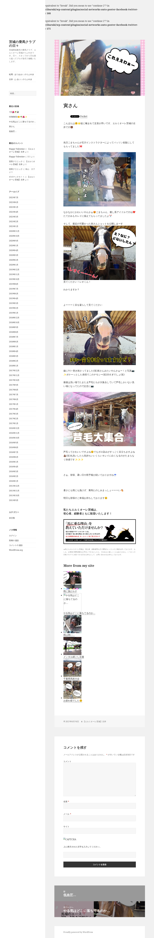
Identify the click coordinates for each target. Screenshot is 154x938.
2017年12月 (14, 370)
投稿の (14, 540)
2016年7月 (13, 452)
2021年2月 (13, 221)
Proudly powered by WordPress (78, 932)
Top (148, 932)
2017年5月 (13, 404)
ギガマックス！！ (16, 176)
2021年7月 (13, 197)
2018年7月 (13, 336)
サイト (66, 826)
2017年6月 (13, 399)
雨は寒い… (69, 635)
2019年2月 (13, 308)
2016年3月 (13, 471)
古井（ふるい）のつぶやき (20, 79)
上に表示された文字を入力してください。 (82, 846)
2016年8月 (13, 447)
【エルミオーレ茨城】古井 (94, 721)
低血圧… (12, 131)
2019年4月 (13, 298)
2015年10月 (14, 495)
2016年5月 (13, 461)
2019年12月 (14, 269)
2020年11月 (14, 231)
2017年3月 (13, 413)
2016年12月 (14, 428)
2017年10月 (14, 380)
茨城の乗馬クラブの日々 (22, 43)
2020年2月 (13, 260)
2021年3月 (13, 216)
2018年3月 (13, 356)
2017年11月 (14, 375)
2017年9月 (13, 385)
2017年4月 (13, 409)
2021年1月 (13, 226)
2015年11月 (14, 490)
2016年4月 (13, 466)
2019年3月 (13, 303)
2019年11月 (14, 274)
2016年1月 (13, 481)
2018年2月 (13, 361)
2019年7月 (13, 288)
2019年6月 (13, 293)
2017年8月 (13, 389)
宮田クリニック (15, 161)
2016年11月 (14, 433)
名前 (66, 801)
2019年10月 (14, 279)
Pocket (83, 116)
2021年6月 (13, 202)
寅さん (12, 126)
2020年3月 (13, 255)
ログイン (13, 535)
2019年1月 (13, 312)
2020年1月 (13, 264)
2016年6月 (13, 457)
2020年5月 (13, 245)
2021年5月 (13, 207)
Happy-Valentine (17, 149)
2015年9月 (13, 500)
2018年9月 (13, 327)
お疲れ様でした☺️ (72, 700)
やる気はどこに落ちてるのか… (22, 121)
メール (67, 814)
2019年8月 (13, 284)
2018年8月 (13, 332)
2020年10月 (14, 236)
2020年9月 (13, 240)
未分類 (12, 518)
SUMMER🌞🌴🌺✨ (18, 116)
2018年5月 (13, 346)
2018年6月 (13, 341)
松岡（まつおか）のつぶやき (21, 74)
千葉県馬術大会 (71, 678)
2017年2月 (13, 418)
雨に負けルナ (70, 591)
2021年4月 (13, 212)
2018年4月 (13, 351)
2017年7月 (13, 394)
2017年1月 (13, 423)
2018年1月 (13, 365)
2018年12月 (14, 317)
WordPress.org (16, 550)
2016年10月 (14, 437)
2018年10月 (14, 322)
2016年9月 (13, 442)
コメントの (15, 545)
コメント (67, 761)
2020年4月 (13, 250)
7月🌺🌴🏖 (14, 112)
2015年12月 (14, 486)
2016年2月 (13, 476)
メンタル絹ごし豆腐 (73, 656)
